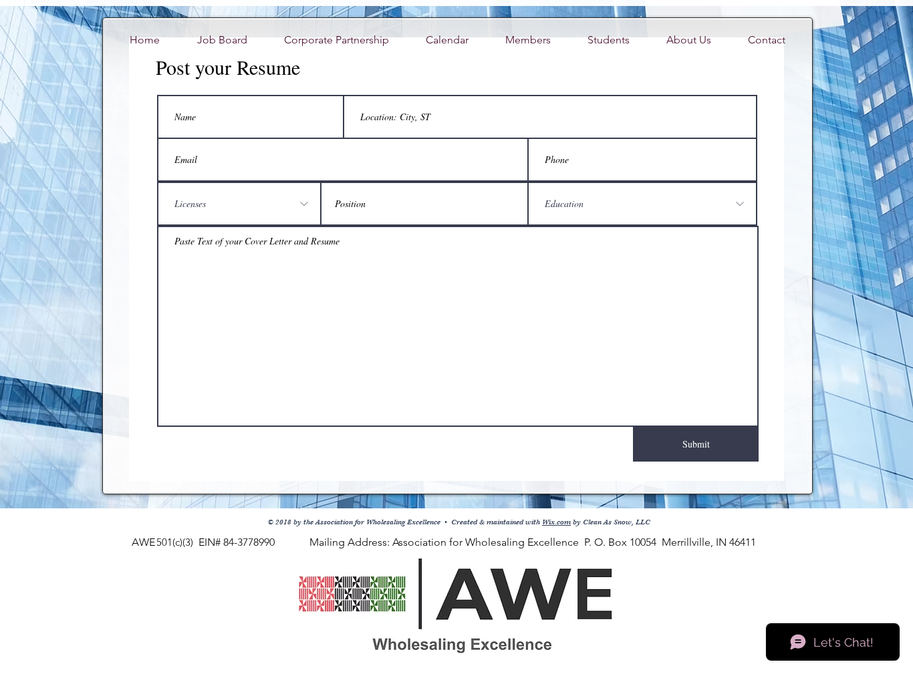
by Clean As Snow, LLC (610, 522)
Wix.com (556, 522)
